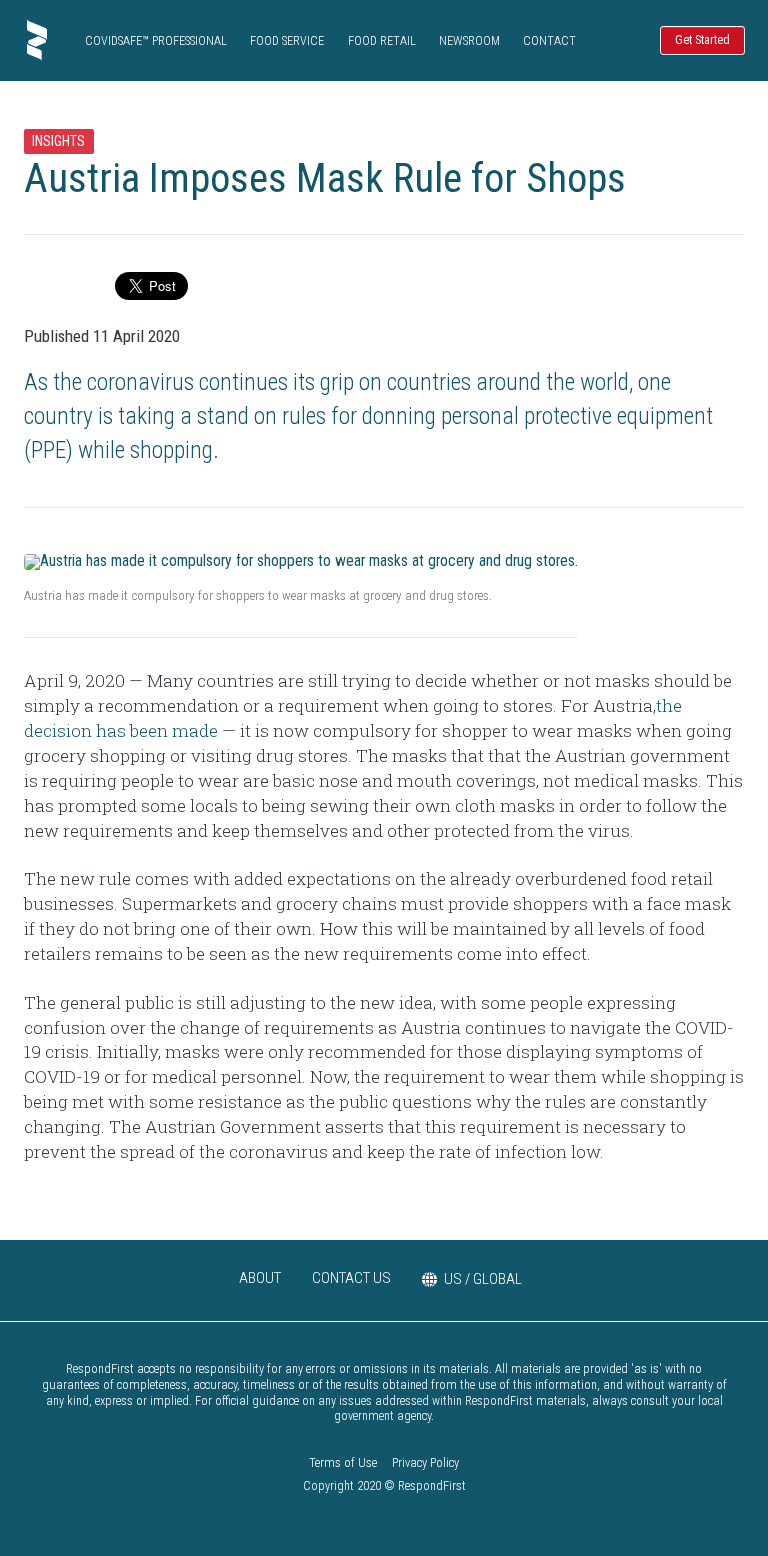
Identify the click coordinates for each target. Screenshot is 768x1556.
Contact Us (351, 1278)
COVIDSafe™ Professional (156, 41)
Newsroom (469, 41)
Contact (549, 41)
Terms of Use (343, 1462)
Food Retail (382, 41)
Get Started (702, 40)
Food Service (287, 41)
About (260, 1278)
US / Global (483, 1280)
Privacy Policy (425, 1462)
